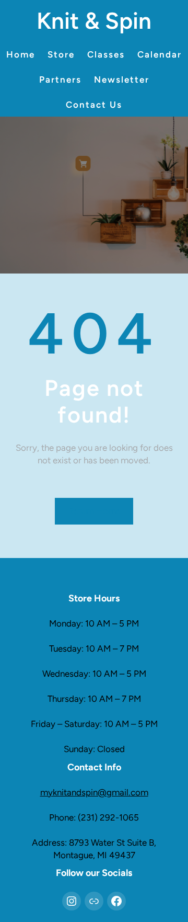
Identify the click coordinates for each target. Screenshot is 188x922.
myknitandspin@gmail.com (94, 792)
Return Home (94, 511)
